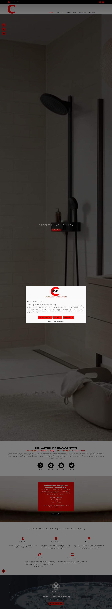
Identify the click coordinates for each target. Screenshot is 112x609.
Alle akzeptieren (68, 317)
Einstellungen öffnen (45, 317)
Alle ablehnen (57, 317)
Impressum (60, 321)
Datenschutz (52, 321)
